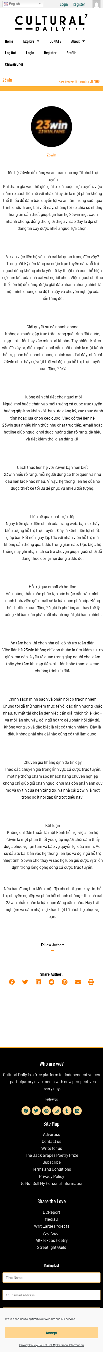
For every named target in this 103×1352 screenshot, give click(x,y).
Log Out (10, 52)
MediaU (51, 1218)
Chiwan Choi (14, 63)
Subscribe (51, 1161)
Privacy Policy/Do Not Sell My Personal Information (51, 1345)
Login (64, 3)
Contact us (51, 1141)
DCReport (51, 1211)
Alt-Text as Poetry (52, 1240)
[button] (11, 982)
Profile (71, 52)
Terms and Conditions (51, 1168)
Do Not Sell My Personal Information (52, 1183)
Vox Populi (51, 1233)
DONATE (55, 41)
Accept (52, 1332)
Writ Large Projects (51, 1225)
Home (9, 41)
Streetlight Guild (51, 1247)
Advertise (51, 1134)
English (14, 3)
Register (79, 3)
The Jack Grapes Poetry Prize (51, 1155)
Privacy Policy (51, 1176)
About (75, 41)
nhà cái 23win (75, 789)
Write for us (51, 1148)
